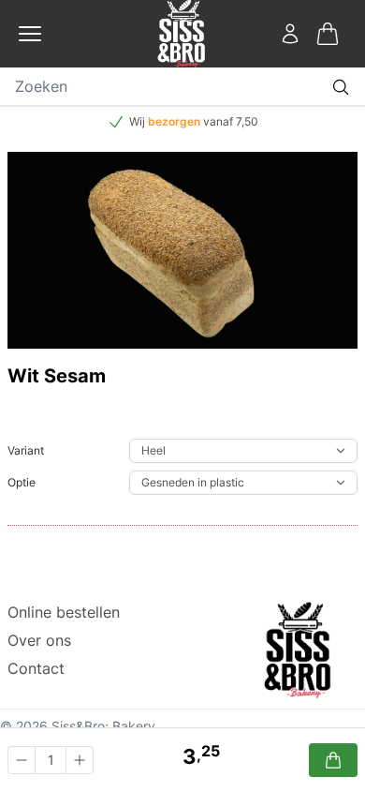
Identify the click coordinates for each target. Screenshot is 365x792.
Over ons (39, 640)
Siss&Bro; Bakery (103, 726)
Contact (36, 668)
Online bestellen (63, 612)
